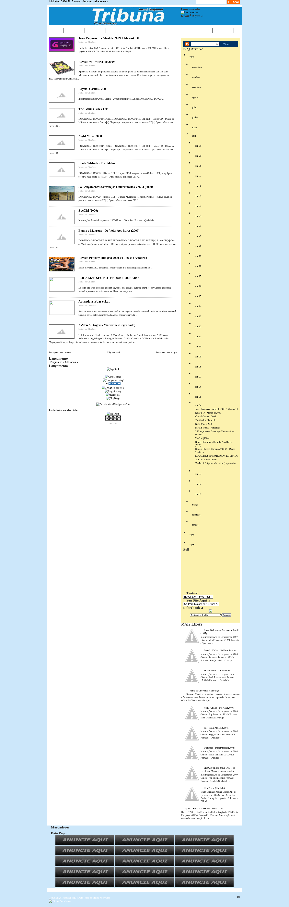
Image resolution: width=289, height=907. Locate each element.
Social (203, 30)
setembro (196, 87)
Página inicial (113, 352)
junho (195, 117)
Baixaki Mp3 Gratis (73, 897)
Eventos (95, 30)
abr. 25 (198, 196)
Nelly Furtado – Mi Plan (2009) (219, 707)
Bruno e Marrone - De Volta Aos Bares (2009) (108, 230)
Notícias (74, 30)
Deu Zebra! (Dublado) (214, 788)
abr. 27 (198, 176)
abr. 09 (198, 356)
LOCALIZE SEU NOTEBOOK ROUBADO (108, 278)
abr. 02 (198, 484)
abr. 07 (198, 376)
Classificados (163, 30)
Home (56, 30)
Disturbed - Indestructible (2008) (219, 747)
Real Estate (113, 424)
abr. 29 (198, 156)
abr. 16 (198, 286)
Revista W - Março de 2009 (96, 61)
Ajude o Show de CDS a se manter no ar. (204, 808)
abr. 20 (198, 246)
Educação (118, 30)
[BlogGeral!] (113, 380)
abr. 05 (198, 396)
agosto (195, 97)
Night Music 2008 (90, 136)
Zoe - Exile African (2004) (216, 728)
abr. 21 (198, 236)
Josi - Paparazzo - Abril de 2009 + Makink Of (108, 38)
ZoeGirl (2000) (88, 210)
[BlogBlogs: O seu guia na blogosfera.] (113, 398)
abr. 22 (198, 226)
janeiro (195, 524)
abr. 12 (198, 326)
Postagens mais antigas (166, 352)
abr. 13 (198, 316)
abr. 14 (198, 306)
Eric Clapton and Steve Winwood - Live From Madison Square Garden (218, 769)
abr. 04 (198, 405)
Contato (223, 30)
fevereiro (196, 514)
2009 (192, 57)
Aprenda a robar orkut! (94, 301)
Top (238, 896)
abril (194, 135)
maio (194, 127)
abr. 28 (198, 166)
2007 (192, 545)
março (195, 504)
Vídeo (187, 30)
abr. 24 (198, 206)
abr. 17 (198, 276)
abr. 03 (198, 474)
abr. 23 (198, 216)
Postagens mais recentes (60, 352)
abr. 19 (198, 256)
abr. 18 (198, 266)
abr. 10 (198, 346)
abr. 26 (198, 186)
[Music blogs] (113, 394)
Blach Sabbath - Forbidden (96, 163)
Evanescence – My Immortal (217, 670)
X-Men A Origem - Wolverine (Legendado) (106, 325)
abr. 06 (198, 386)
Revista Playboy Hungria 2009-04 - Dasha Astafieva (112, 257)
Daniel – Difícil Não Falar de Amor (220, 650)
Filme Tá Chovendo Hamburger (204, 690)
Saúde (138, 30)
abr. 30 (198, 145)
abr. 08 (198, 366)
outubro (196, 77)
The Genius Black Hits (93, 109)
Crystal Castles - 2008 (92, 89)
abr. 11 (198, 336)
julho (194, 107)
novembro (197, 67)
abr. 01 (198, 494)
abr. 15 (198, 296)
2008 (192, 535)
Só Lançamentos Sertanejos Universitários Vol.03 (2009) (115, 187)
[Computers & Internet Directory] (113, 391)
